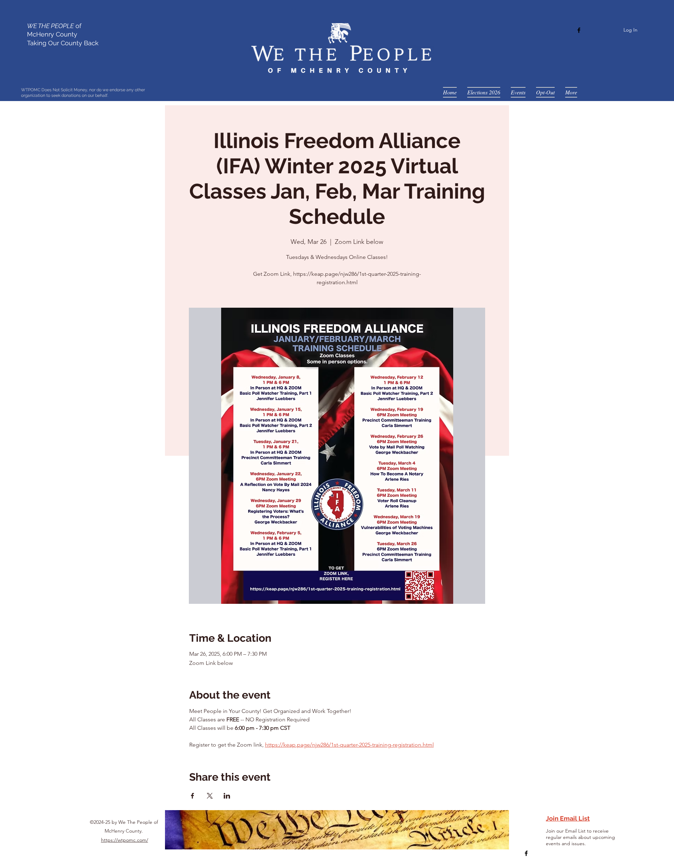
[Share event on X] (209, 796)
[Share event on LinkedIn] (227, 796)
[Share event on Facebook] (192, 796)
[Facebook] (578, 30)
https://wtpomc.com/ (124, 840)
